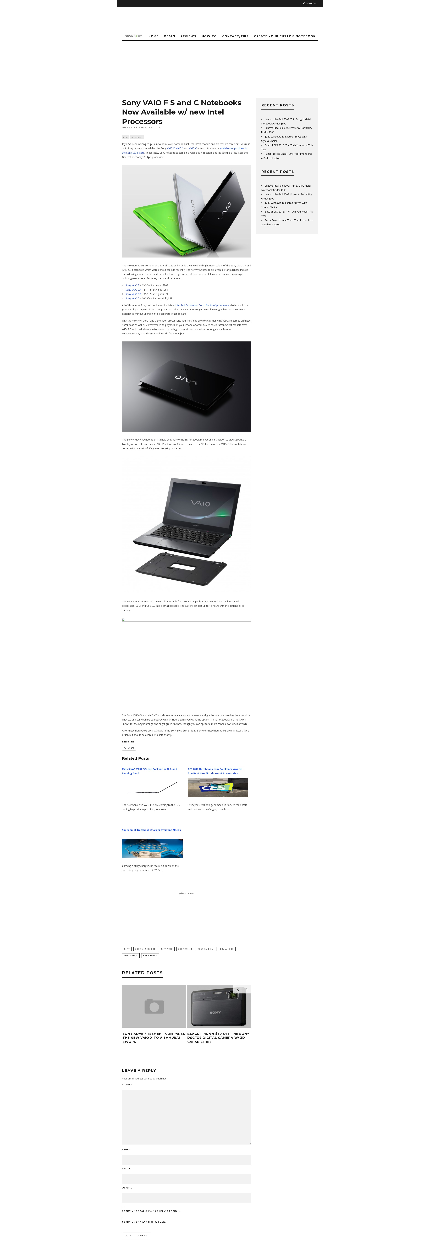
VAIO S (180, 148)
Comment (128, 1084)
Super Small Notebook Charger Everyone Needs (151, 830)
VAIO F (171, 148)
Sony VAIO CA (133, 289)
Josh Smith (129, 128)
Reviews (188, 36)
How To (209, 36)
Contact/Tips (235, 36)
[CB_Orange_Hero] (186, 663)
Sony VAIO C (185, 949)
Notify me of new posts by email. (144, 1222)
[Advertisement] (220, 67)
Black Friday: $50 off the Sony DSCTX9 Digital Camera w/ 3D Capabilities (218, 1038)
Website (127, 1188)
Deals (169, 36)
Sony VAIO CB (133, 294)
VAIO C (193, 148)
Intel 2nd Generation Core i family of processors (202, 305)
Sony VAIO (167, 949)
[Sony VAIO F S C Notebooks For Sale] (186, 211)
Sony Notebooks (145, 949)
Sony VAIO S (132, 285)
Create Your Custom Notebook (285, 36)
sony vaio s (150, 955)
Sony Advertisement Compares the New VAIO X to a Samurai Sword (154, 1038)
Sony (127, 949)
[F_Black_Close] (186, 386)
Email (126, 1169)
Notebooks (136, 137)
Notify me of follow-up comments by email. (151, 1211)
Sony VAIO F (132, 298)
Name (126, 1149)
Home (153, 36)
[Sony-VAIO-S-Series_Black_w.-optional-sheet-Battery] (186, 525)
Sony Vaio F (131, 955)
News (125, 137)
